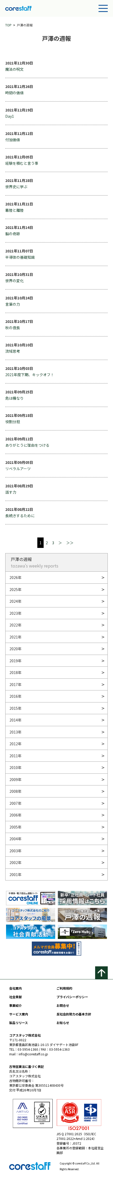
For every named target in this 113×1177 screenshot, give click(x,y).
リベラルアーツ (18, 468)
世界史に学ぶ (16, 186)
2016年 (15, 696)
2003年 (15, 850)
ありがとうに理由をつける (27, 445)
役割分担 (12, 421)
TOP (8, 25)
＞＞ (70, 542)
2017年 (15, 684)
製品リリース (18, 1022)
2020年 (15, 648)
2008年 (15, 791)
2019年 (15, 660)
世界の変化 (14, 280)
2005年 (15, 827)
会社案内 (15, 988)
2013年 (15, 732)
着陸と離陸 (14, 210)
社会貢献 (15, 997)
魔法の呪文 (14, 69)
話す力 (10, 492)
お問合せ (62, 1005)
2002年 (15, 862)
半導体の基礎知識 (20, 257)
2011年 (15, 755)
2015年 (15, 708)
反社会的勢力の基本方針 (73, 1014)
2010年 (15, 767)
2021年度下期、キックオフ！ (29, 374)
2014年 (15, 720)
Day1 (9, 116)
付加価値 (12, 139)
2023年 (15, 613)
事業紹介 (15, 1005)
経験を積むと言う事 (21, 163)
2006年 (15, 815)
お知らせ (62, 1022)
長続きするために (20, 515)
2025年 (15, 589)
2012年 (15, 743)
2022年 (15, 625)
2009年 (15, 779)
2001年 (15, 874)
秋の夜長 (12, 327)
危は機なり (14, 398)
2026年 (15, 577)
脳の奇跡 (12, 233)
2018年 (15, 672)
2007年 (15, 803)
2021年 (15, 637)
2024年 (15, 601)
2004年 (15, 838)
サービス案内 (18, 1014)
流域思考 (12, 351)
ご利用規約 (64, 988)
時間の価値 (14, 92)
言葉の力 (12, 304)
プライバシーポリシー (72, 997)
